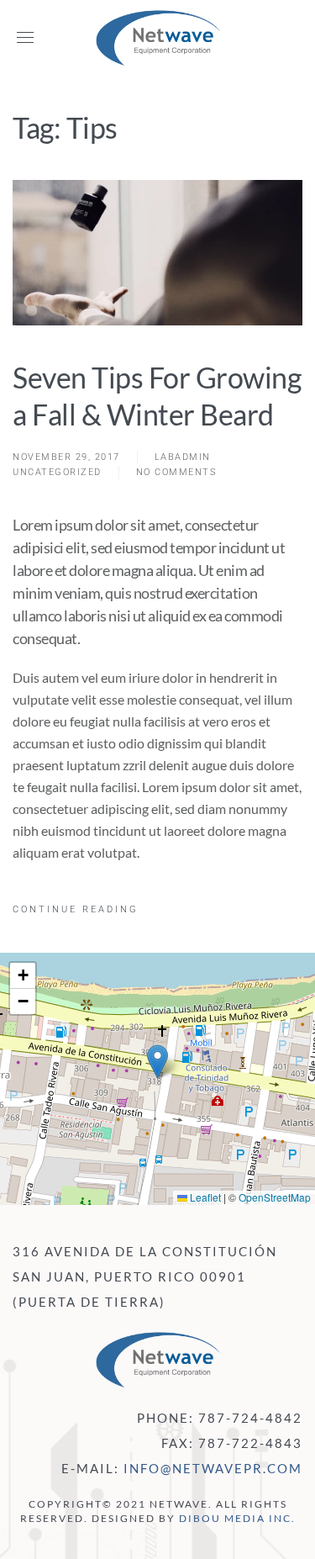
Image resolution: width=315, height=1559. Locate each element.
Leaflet (204, 1197)
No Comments (177, 473)
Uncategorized (57, 472)
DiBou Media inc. (237, 1518)
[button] (25, 37)
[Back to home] (158, 37)
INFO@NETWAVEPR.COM (212, 1468)
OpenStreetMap (275, 1197)
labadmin (183, 457)
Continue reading (76, 909)
